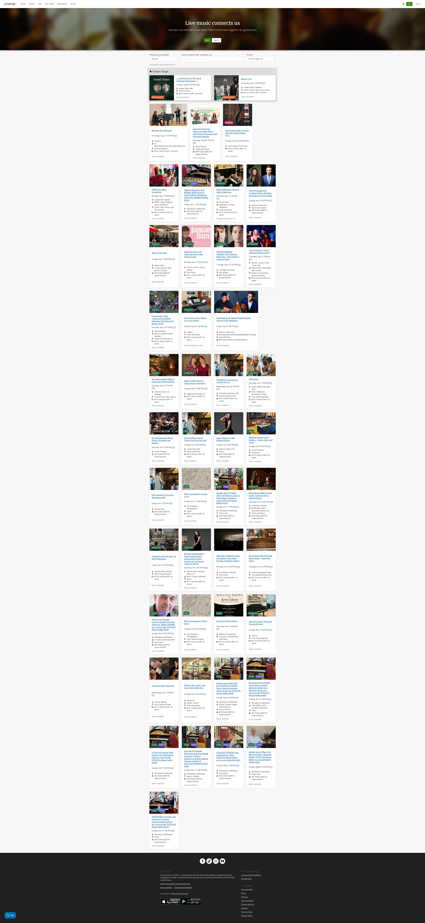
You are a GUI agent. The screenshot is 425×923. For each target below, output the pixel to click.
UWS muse (253, 379)
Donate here (246, 879)
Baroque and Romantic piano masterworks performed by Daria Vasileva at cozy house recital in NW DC (194, 559)
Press (243, 893)
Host (40, 4)
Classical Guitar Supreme (163, 686)
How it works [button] (49, 4)
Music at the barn (159, 253)
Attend (23, 4)
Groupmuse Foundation (251, 875)
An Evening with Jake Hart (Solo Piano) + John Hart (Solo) (260, 558)
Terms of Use (246, 912)
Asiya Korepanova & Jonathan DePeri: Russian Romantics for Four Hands (260, 193)
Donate (73, 4)
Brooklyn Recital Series (226, 621)
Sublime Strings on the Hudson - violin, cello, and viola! (260, 440)
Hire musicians (247, 900)
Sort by (249, 55)
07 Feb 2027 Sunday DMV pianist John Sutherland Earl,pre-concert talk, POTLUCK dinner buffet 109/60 (162, 757)
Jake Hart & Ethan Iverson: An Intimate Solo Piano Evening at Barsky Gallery (228, 558)
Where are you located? (159, 55)
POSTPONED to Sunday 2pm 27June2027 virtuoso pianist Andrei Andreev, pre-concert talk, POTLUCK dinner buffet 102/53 (164, 822)
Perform (32, 4)
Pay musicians (247, 889)
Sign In (216, 40)
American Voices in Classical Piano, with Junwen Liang (193, 254)
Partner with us (247, 904)
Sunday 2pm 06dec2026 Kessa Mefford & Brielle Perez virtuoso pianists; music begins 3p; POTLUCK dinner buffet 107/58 (228, 688)
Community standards (183, 887)
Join (409, 4)
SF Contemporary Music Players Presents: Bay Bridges (162, 440)
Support (244, 908)
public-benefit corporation (179, 894)
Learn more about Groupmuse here (175, 884)
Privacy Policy (246, 915)
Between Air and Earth (162, 130)
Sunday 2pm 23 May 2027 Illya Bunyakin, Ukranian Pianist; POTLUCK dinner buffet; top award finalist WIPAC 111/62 (260, 757)
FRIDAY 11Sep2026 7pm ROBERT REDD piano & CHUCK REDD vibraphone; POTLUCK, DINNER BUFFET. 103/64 (196, 195)
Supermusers (62, 4)
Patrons (244, 897)
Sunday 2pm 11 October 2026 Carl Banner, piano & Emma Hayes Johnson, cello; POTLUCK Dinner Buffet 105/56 (228, 498)
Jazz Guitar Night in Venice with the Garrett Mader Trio (237, 133)
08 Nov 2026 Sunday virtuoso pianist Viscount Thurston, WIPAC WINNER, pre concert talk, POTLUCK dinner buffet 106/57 (164, 624)
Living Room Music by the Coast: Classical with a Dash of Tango (260, 495)
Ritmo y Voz (246, 79)
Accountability (166, 887)
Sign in (418, 4)
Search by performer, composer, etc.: (197, 55)
